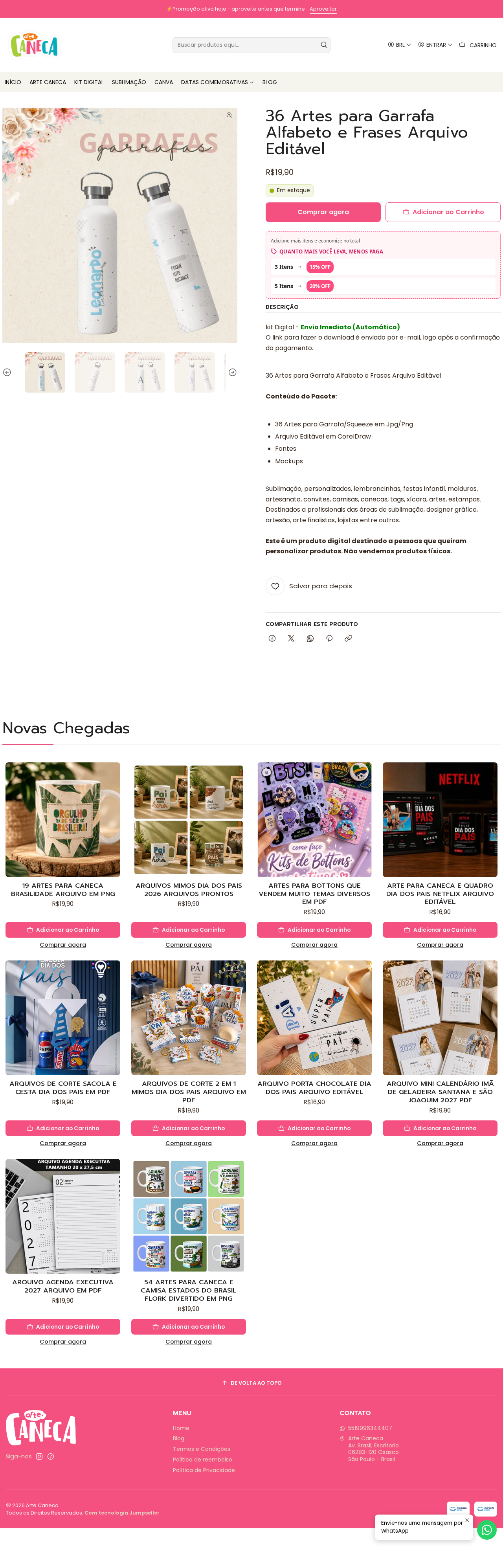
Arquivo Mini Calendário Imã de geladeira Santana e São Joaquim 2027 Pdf (440, 1092)
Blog (178, 1438)
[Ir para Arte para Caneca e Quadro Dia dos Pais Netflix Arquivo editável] (440, 819)
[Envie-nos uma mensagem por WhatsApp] (487, 1530)
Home (181, 1428)
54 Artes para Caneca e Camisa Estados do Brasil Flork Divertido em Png (189, 1290)
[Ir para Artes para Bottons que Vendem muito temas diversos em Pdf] (314, 819)
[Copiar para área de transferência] (348, 639)
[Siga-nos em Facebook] (51, 1456)
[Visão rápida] (114, 827)
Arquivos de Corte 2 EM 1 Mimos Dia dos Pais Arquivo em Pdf (189, 1092)
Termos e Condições (201, 1449)
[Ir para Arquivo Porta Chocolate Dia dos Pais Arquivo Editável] (314, 1017)
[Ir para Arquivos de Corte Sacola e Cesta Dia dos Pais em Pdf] (63, 1017)
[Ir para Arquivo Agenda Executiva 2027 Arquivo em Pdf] (63, 1216)
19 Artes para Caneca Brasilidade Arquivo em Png (63, 889)
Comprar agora (63, 945)
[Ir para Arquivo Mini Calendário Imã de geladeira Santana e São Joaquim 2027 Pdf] (440, 1017)
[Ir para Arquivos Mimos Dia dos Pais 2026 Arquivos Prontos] (188, 819)
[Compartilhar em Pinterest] (329, 639)
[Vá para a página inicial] (34, 45)
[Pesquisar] (323, 45)
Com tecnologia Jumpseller (122, 1512)
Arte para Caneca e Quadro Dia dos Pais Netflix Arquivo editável (440, 894)
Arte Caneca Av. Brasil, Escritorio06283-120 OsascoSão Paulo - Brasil (373, 1448)
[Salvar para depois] (114, 809)
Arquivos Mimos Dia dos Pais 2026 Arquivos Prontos (189, 889)
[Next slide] (231, 372)
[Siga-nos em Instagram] (39, 1456)
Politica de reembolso (202, 1459)
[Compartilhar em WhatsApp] (310, 639)
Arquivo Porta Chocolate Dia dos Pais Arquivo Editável (314, 1087)
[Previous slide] (8, 372)
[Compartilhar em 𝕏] (291, 639)
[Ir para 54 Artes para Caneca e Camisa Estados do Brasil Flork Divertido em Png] (188, 1216)
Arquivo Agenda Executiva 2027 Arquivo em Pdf (63, 1286)
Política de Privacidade (204, 1470)
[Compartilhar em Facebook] (272, 639)
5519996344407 (370, 1428)
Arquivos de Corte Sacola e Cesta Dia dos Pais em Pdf (63, 1087)
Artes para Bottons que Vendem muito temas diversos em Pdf (314, 894)
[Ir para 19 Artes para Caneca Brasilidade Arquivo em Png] (63, 819)
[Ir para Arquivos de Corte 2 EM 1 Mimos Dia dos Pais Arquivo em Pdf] (188, 1017)
